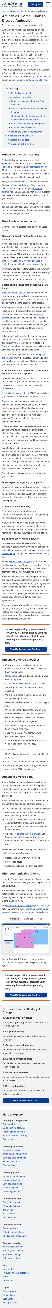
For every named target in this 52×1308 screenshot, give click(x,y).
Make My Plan (35, 4)
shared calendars (34, 908)
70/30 (18, 1153)
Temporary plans (10, 1187)
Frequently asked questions (16, 1272)
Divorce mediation (10, 401)
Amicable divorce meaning (20, 93)
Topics (12, 11)
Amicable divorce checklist (20, 135)
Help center (8, 1268)
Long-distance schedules (14, 1157)
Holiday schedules (11, 1161)
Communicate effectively (23, 127)
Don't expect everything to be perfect (28, 123)
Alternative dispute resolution (15, 393)
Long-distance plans (12, 1183)
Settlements (30, 11)
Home (4, 11)
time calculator (19, 1127)
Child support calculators (14, 1235)
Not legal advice (10, 1302)
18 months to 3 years (12, 1205)
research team (14, 25)
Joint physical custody (13, 1246)
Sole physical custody (13, 1250)
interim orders (30, 826)
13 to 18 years (9, 1217)
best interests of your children (31, 683)
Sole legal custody (11, 1258)
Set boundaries (12, 675)
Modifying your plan (12, 1191)
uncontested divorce (37, 166)
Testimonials (9, 1139)
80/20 (24, 1153)
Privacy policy (9, 1291)
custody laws (36, 702)
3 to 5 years (8, 1209)
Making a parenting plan (14, 1176)
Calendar (7, 1127)
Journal (6, 1135)
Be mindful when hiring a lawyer (26, 131)
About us (7, 1276)
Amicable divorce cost (18, 139)
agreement (7, 163)
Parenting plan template (14, 1131)
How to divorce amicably (19, 97)
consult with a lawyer (20, 561)
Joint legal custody (11, 1254)
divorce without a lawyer (28, 833)
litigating (6, 166)
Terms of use (9, 1294)
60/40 (11, 1153)
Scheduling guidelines (13, 1232)
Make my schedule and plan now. (32, 79)
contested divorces (22, 185)
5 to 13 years (9, 1213)
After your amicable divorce (21, 143)
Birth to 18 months (11, 1202)
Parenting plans (10, 1228)
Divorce (20, 11)
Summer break (10, 1165)
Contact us (8, 1280)
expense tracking (30, 912)
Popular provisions (11, 1179)
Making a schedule (12, 1150)
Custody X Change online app (20, 905)
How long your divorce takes (15, 292)
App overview (9, 1124)
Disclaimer (8, 1298)
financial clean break (12, 346)
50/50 (5, 1153)
